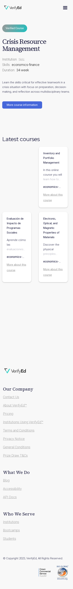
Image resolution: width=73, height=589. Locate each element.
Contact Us (11, 397)
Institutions (11, 522)
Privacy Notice (14, 439)
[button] (65, 8)
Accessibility (12, 489)
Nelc (22, 59)
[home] (15, 8)
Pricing (8, 414)
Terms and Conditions (18, 430)
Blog (6, 480)
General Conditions (16, 447)
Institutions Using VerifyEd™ (23, 422)
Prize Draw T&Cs (15, 455)
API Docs (10, 497)
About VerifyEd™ (15, 405)
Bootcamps (11, 530)
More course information (22, 105)
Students (9, 539)
